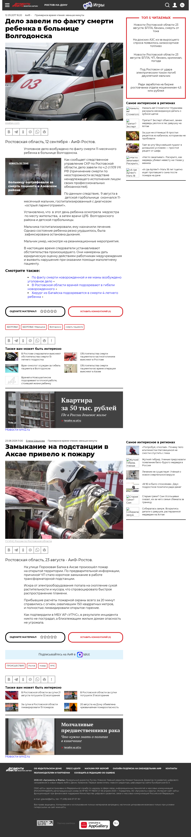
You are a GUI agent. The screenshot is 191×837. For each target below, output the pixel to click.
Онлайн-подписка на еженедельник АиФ (137, 768)
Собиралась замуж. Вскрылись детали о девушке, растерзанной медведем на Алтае (161, 511)
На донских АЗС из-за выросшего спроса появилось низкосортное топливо (156, 43)
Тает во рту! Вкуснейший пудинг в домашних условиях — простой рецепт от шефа (162, 147)
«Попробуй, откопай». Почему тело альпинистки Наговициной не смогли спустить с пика (162, 450)
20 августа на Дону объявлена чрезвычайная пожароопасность (99, 706)
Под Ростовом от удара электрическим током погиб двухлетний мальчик (156, 72)
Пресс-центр (73, 768)
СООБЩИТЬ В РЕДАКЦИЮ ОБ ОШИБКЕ (94, 773)
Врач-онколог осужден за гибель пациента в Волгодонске (40, 367)
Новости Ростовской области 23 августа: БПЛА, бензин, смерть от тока (156, 28)
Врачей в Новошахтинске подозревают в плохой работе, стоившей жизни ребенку (39, 380)
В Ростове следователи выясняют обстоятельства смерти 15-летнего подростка (41, 356)
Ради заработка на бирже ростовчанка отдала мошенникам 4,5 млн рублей (156, 87)
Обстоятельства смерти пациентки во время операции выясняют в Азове (98, 368)
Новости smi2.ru (17, 429)
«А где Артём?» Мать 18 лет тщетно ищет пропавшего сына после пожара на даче (162, 172)
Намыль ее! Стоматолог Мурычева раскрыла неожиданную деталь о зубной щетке (162, 111)
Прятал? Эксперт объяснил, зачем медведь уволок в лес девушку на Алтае (162, 123)
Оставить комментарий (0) (95, 311)
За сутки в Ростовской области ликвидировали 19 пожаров (39, 706)
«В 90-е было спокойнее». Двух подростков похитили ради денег (161, 485)
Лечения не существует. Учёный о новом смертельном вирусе (161, 473)
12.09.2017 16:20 (13, 15)
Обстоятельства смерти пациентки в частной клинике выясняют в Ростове (97, 356)
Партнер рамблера (66, 823)
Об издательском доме (48, 768)
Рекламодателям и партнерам (52, 773)
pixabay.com (12, 123)
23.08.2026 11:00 (14, 440)
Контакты (171, 768)
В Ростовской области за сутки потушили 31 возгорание (98, 694)
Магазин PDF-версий (97, 768)
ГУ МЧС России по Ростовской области (28, 541)
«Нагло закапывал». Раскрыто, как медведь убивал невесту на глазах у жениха (163, 160)
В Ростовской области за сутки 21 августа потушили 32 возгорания (40, 694)
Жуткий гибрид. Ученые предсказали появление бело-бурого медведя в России (164, 462)
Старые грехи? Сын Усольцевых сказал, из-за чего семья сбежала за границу (163, 499)
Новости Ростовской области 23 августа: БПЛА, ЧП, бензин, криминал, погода (156, 58)
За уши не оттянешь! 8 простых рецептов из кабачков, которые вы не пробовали (164, 135)
